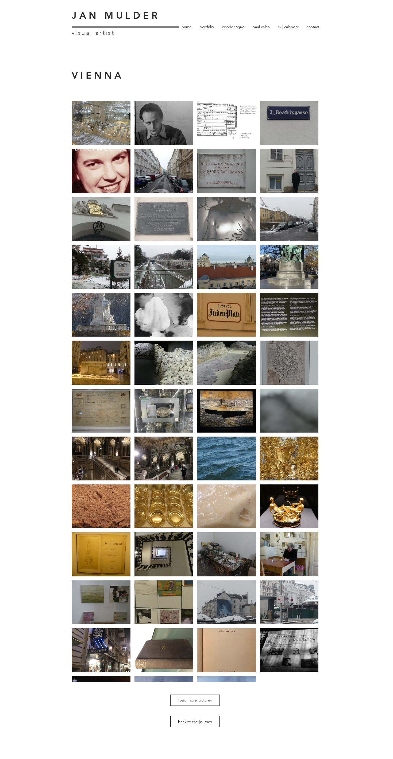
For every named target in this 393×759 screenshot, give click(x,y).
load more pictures (195, 700)
